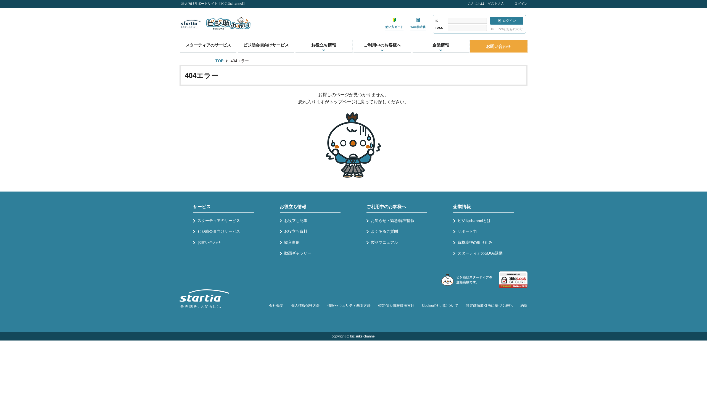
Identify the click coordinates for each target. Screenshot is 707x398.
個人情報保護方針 (305, 305)
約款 (523, 305)
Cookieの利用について (440, 305)
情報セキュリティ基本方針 (349, 305)
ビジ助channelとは (474, 220)
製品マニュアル (384, 242)
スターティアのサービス (208, 45)
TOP (219, 61)
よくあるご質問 (384, 231)
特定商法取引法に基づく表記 (489, 305)
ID (437, 20)
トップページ (342, 102)
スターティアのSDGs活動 (480, 253)
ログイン (520, 3)
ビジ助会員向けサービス (266, 45)
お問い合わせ (498, 46)
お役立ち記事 (295, 220)
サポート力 (467, 231)
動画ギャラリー (297, 253)
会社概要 (276, 305)
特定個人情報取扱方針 (396, 305)
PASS (439, 27)
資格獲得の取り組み (475, 242)
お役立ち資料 (295, 231)
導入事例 (292, 242)
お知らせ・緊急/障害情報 (393, 220)
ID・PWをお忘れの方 (507, 29)
